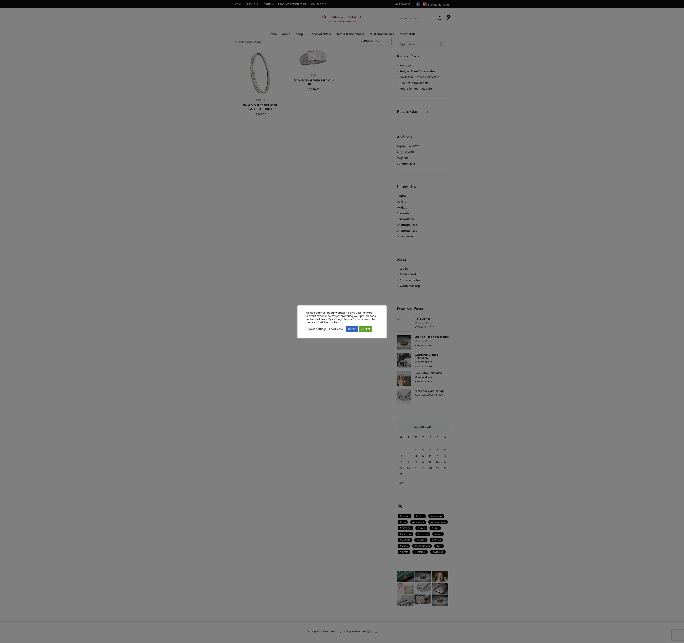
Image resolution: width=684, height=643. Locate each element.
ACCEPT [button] (365, 329)
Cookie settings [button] (316, 329)
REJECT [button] (352, 329)
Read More (336, 329)
